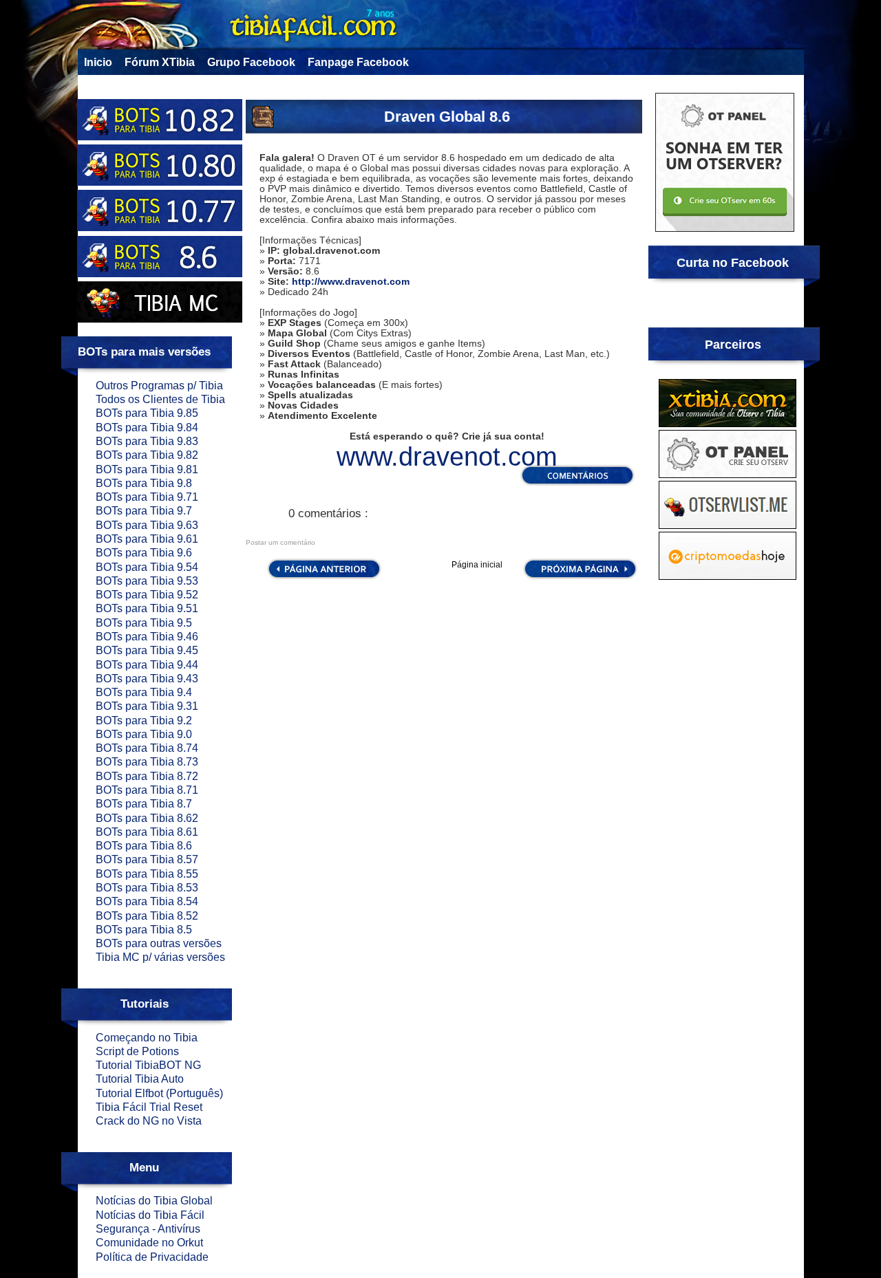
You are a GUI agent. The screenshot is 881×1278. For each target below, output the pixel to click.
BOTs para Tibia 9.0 (144, 734)
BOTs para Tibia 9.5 (144, 623)
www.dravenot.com (447, 456)
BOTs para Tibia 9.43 (147, 678)
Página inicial (477, 565)
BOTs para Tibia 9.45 (147, 650)
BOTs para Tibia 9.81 (147, 469)
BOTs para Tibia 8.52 (147, 916)
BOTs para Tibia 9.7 (144, 511)
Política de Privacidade (152, 1257)
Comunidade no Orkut (149, 1242)
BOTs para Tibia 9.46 (147, 636)
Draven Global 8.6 (447, 116)
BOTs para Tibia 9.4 (144, 692)
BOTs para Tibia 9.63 (147, 525)
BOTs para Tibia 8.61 (147, 832)
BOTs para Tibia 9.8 (144, 483)
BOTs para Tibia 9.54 (147, 567)
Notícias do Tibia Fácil (150, 1215)
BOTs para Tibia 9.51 (147, 608)
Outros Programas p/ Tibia (159, 385)
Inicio (98, 62)
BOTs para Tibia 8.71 (147, 790)
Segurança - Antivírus (148, 1229)
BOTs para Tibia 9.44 (147, 665)
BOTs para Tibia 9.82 (147, 455)
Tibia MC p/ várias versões (160, 957)
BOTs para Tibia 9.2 (144, 720)
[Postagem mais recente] (323, 577)
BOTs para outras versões (159, 943)
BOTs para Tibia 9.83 (147, 441)
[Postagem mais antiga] (580, 577)
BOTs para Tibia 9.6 (144, 553)
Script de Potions (137, 1051)
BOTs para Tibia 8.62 (147, 818)
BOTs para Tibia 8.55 (147, 874)
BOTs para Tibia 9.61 (147, 539)
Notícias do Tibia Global (154, 1200)
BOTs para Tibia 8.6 (144, 846)
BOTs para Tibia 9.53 (147, 581)
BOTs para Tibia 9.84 (147, 427)
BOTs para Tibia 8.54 (147, 901)
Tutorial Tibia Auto (140, 1079)
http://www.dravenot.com (351, 281)
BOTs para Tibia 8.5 (144, 929)
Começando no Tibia (147, 1037)
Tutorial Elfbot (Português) (159, 1093)
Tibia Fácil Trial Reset (149, 1107)
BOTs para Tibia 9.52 (147, 594)
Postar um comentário (280, 542)
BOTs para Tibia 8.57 (147, 859)
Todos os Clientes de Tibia (160, 399)
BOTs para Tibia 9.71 (147, 497)
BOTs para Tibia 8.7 (144, 804)
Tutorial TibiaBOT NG (148, 1065)
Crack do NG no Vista (149, 1121)
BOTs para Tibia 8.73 (147, 762)
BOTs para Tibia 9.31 (147, 706)
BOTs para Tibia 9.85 (147, 413)
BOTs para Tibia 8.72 (147, 776)
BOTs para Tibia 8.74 (147, 748)
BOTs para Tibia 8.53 (147, 887)
